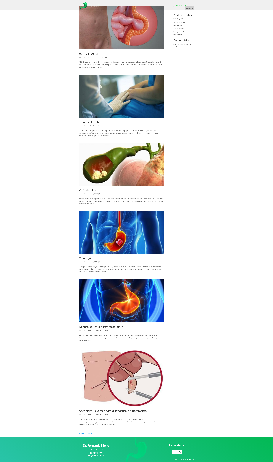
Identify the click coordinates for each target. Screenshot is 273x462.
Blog (187, 5)
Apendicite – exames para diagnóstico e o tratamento (113, 411)
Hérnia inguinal (88, 53)
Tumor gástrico (88, 258)
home (179, 5)
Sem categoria (103, 57)
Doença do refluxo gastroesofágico (101, 327)
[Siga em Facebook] (174, 452)
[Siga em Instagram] (179, 452)
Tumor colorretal (89, 122)
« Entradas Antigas (85, 433)
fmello (84, 57)
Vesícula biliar (87, 190)
